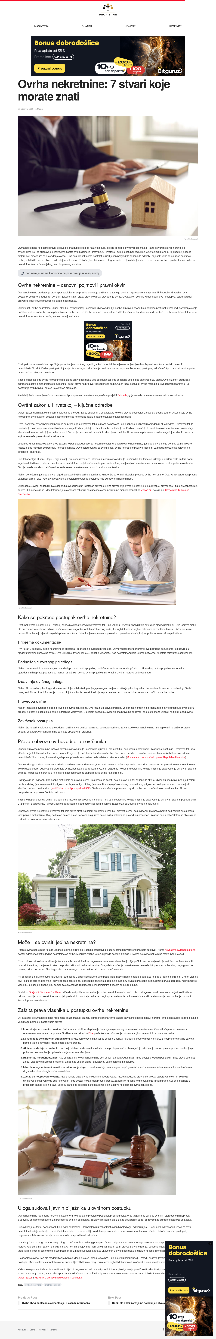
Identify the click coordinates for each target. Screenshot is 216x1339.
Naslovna (41, 26)
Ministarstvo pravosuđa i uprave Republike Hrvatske (156, 757)
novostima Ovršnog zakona (180, 950)
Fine (90, 1033)
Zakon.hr (122, 395)
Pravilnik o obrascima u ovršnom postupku (58, 1277)
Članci (40, 108)
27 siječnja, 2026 (25, 108)
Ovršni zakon (25, 1277)
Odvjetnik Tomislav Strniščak (45, 992)
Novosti (42, 1329)
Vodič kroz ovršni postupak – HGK (71, 788)
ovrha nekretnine (33, 1284)
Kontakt (175, 26)
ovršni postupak (52, 1284)
